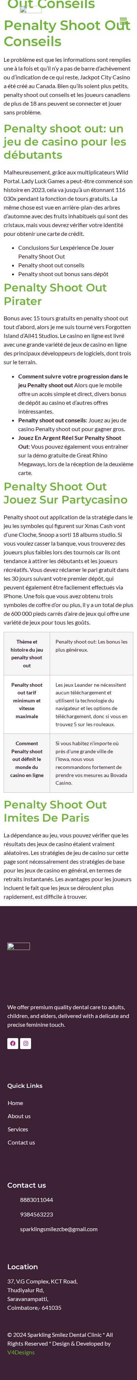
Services (18, 1129)
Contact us (21, 1142)
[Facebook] (12, 1043)
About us (19, 1115)
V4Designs (21, 1352)
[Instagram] (25, 1043)
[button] (123, 21)
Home (15, 1102)
